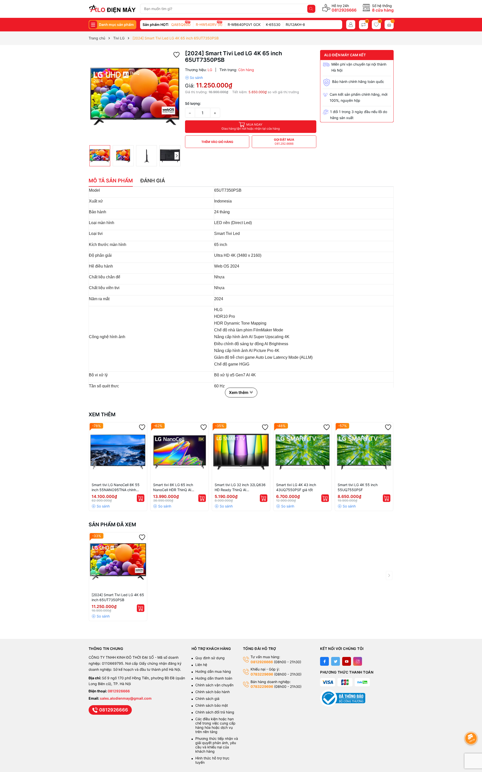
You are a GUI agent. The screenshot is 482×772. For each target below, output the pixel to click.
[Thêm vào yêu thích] (176, 54)
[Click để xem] (135, 96)
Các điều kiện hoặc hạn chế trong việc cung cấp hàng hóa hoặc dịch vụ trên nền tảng (215, 725)
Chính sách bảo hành (212, 692)
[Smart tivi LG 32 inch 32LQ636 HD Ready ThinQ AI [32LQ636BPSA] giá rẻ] (241, 451)
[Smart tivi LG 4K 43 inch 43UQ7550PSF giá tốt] (302, 451)
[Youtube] (346, 661)
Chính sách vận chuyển (214, 685)
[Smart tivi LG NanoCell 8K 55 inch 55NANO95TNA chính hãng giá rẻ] (118, 451)
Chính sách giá (207, 698)
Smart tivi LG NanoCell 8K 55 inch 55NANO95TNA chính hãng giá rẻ (116, 487)
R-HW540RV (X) (209, 24)
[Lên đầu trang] (471, 724)
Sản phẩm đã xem (112, 525)
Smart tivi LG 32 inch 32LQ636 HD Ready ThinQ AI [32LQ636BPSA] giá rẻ (240, 487)
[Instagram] (357, 661)
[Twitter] (335, 661)
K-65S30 (273, 24)
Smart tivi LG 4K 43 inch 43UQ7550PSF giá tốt (296, 487)
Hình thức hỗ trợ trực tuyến (212, 760)
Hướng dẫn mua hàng (213, 671)
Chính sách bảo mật (211, 705)
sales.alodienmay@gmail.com (126, 698)
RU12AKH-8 (295, 24)
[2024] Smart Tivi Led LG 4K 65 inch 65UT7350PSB (118, 597)
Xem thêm (102, 414)
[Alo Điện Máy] (112, 8)
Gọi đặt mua (284, 141)
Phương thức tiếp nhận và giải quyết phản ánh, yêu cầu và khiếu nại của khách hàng (216, 744)
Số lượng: (193, 103)
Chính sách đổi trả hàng (214, 712)
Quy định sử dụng (210, 658)
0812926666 (344, 10)
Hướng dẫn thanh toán (213, 678)
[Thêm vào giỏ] (140, 498)
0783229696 (262, 674)
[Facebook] (324, 661)
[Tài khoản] (350, 24)
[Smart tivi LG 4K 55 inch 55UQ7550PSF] (364, 451)
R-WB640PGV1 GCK (244, 24)
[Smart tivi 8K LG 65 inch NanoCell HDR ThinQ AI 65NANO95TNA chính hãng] (179, 451)
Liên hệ (201, 664)
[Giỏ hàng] (389, 24)
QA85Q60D (181, 24)
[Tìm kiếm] (311, 9)
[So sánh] (194, 78)
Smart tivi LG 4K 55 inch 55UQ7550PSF (358, 487)
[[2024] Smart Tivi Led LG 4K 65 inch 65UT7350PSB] (118, 561)
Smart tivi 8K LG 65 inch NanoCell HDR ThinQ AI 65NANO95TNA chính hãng (176, 487)
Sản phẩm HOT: (156, 24)
